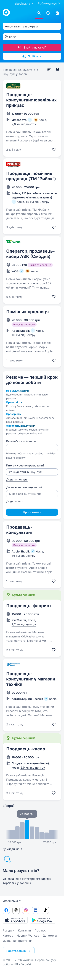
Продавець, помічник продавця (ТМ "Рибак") (31, 176)
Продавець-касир (25, 748)
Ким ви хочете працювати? (25, 465)
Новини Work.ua (28, 935)
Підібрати (34, 56)
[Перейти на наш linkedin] (35, 910)
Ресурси (8, 930)
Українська (10, 901)
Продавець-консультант (19, 530)
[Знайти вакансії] (39, 13)
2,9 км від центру (32, 767)
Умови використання (17, 940)
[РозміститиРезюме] (48, 13)
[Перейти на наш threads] (16, 910)
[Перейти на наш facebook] (6, 910)
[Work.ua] (6, 12)
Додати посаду (17, 479)
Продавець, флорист (28, 605)
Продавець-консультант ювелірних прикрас (31, 100)
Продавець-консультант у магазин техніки (30, 679)
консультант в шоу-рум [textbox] (21, 26)
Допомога (50, 935)
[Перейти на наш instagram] (25, 910)
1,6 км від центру (23, 335)
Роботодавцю (47, 3)
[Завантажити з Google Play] (42, 920)
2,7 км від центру (24, 624)
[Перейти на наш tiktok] (45, 910)
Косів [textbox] (12, 37)
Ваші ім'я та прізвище (21, 441)
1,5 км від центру (37, 202)
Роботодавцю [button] (16, 951)
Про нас (40, 930)
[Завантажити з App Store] (15, 920)
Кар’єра (8, 935)
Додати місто (15, 501)
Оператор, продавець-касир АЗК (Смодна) (30, 254)
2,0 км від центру (24, 124)
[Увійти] (57, 13)
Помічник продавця (27, 311)
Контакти (24, 930)
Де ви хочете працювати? (24, 487)
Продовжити (32, 512)
